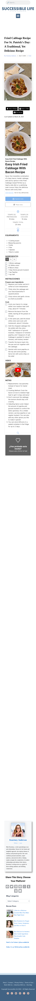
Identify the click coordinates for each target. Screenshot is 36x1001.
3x (14, 259)
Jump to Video (25, 108)
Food (30, 55)
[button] (18, 16)
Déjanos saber (13, 451)
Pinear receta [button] (19, 204)
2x (11, 259)
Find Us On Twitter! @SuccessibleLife (17, 942)
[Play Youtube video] (18, 370)
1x (7, 259)
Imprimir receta (19, 199)
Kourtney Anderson (18, 840)
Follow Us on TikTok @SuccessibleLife (17, 947)
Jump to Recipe (12, 108)
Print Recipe (18, 112)
